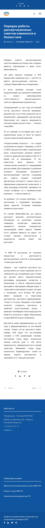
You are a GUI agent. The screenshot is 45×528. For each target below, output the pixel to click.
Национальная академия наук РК (17, 496)
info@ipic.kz (8, 430)
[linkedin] (20, 6)
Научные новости (24, 42)
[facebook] (16, 6)
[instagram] (28, 6)
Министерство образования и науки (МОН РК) (22, 486)
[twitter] (24, 6)
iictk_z (10, 42)
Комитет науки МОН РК (13, 491)
